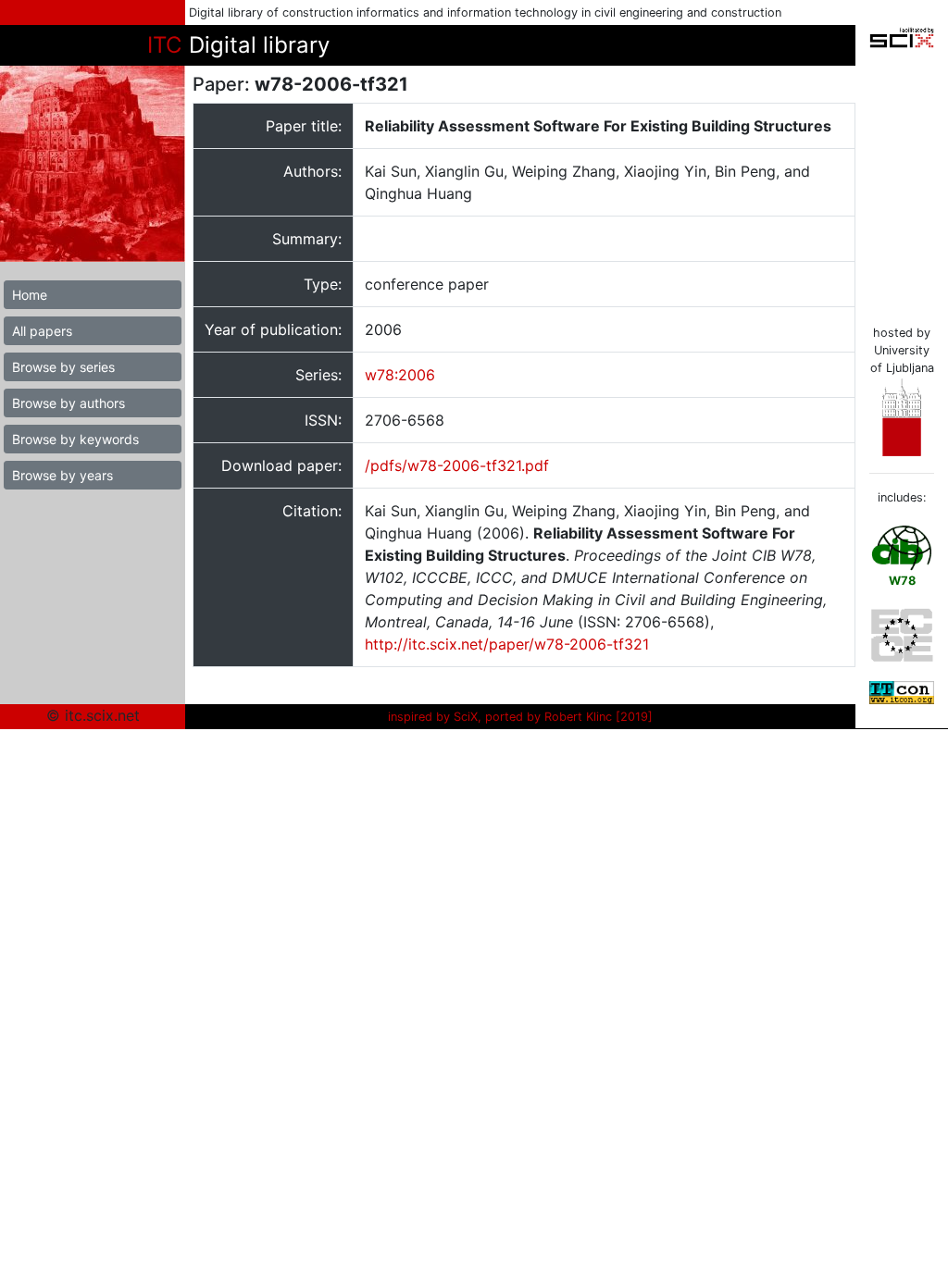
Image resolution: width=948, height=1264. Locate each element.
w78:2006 (400, 375)
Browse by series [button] (63, 367)
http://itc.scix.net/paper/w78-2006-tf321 (507, 644)
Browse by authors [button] (68, 403)
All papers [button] (42, 331)
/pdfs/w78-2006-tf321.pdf (457, 465)
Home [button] (29, 295)
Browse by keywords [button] (75, 439)
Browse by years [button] (62, 475)
